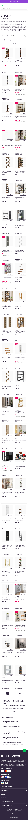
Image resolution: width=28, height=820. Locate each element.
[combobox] (14, 8)
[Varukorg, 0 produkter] (22, 5)
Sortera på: (9, 40)
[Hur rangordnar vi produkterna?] (4, 40)
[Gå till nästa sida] (23, 693)
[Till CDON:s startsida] (2, 5)
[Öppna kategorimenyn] (25, 5)
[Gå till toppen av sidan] (24, 750)
